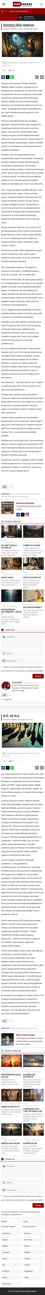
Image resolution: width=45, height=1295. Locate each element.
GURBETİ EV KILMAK (31, 545)
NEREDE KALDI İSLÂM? (10, 1143)
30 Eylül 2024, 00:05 (29, 682)
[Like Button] (4, 487)
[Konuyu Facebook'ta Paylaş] (3, 77)
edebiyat (18, 494)
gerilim (28, 494)
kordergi (4, 496)
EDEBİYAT (13, 29)
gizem (33, 494)
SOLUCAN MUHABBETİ (32, 607)
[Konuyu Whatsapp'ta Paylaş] (12, 77)
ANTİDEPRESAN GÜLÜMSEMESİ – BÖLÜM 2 (11, 611)
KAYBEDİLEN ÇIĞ (30, 1143)
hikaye (38, 494)
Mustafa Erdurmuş (25, 503)
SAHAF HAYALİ (7, 577)
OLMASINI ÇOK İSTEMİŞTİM (29, 1075)
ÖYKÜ (10, 496)
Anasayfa (6, 29)
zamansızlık (24, 496)
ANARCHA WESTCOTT (10, 1107)
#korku (12, 494)
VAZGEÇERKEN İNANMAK (18, 11)
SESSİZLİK (15, 496)
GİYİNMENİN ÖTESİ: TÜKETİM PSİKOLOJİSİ (32, 1110)
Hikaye (20, 29)
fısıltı (23, 494)
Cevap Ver (7, 699)
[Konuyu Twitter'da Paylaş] (8, 77)
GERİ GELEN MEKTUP (32, 577)
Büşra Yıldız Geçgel (25, 1035)
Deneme (21, 719)
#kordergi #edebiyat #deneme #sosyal (23, 1028)
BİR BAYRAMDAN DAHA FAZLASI (11, 1075)
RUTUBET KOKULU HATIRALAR (9, 546)
